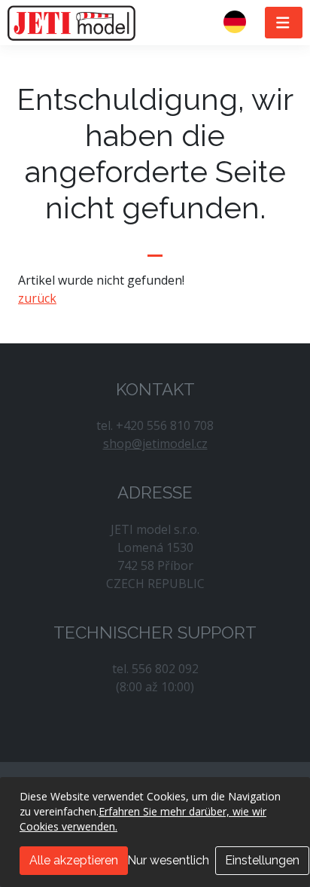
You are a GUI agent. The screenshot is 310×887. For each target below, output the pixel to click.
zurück (37, 298)
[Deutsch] (241, 22)
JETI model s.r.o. (71, 22)
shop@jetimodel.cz (155, 443)
